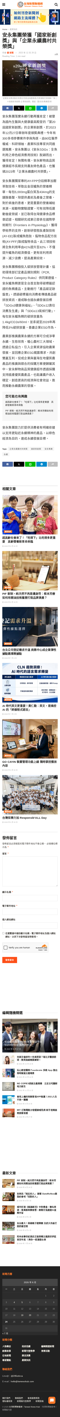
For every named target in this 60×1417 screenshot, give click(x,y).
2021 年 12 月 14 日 (25, 1077)
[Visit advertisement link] (30, 17)
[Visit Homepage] (29, 5)
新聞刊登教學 (28, 1351)
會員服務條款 (34, 1398)
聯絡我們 (19, 1398)
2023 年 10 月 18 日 (25, 1064)
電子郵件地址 (10, 905)
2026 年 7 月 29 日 (25, 1243)
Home (4, 29)
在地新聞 (6, 1355)
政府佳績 (26, 1346)
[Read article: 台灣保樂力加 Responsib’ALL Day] (30, 794)
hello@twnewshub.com (22, 1381)
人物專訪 (6, 1346)
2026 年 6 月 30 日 (11, 770)
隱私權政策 (7, 1401)
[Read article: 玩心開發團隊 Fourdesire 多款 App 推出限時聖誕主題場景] (8, 1073)
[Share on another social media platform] (53, 108)
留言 (5, 853)
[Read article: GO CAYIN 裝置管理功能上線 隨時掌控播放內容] (30, 738)
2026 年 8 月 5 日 (24, 1201)
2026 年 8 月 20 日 (11, 546)
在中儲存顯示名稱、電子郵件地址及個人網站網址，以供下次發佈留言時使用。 (30, 935)
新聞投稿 (40, 1401)
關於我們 (6, 1398)
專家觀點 (8, 587)
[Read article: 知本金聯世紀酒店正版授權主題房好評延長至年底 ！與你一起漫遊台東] (8, 1239)
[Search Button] (56, 4)
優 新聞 (10, 53)
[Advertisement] (30, 476)
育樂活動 (45, 1351)
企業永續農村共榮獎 (19, 449)
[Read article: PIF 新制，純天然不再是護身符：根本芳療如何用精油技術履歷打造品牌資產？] (30, 570)
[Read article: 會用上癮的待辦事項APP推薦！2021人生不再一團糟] (8, 1099)
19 (22, 1315)
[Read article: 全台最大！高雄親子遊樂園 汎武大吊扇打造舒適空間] (8, 1226)
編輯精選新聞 (47, 1346)
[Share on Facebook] (7, 108)
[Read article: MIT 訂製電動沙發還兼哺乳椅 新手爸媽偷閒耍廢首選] (8, 1113)
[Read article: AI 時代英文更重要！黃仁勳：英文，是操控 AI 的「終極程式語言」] (30, 682)
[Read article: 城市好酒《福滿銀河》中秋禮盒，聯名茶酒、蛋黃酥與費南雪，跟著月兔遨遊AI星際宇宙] (8, 1210)
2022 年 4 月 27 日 (25, 1117)
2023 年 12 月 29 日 (27, 53)
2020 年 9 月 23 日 (25, 1104)
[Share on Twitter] (19, 108)
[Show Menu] (3, 4)
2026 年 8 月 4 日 (24, 1217)
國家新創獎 (36, 449)
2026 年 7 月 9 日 (10, 658)
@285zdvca (17, 1376)
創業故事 (6, 1351)
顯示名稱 (7, 892)
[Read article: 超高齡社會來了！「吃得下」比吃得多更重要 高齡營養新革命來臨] (30, 514)
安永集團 (49, 449)
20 (30, 1315)
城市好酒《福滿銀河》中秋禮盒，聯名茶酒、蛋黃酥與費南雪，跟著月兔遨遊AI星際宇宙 (36, 1210)
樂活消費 (26, 1355)
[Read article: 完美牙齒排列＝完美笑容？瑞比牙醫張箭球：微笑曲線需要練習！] (8, 1060)
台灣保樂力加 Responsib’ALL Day (24, 817)
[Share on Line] (30, 108)
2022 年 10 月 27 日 (13, 1049)
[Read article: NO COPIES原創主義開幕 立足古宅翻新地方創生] (8, 1086)
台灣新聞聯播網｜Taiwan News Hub (24, 1407)
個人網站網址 (8, 919)
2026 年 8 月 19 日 (11, 602)
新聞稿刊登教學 (24, 1401)
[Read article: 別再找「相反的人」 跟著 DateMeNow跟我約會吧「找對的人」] (8, 1196)
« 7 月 (5, 1333)
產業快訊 (13, 29)
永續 (6, 454)
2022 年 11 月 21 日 (25, 1090)
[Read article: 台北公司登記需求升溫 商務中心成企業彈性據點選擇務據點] (30, 626)
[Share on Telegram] (41, 108)
